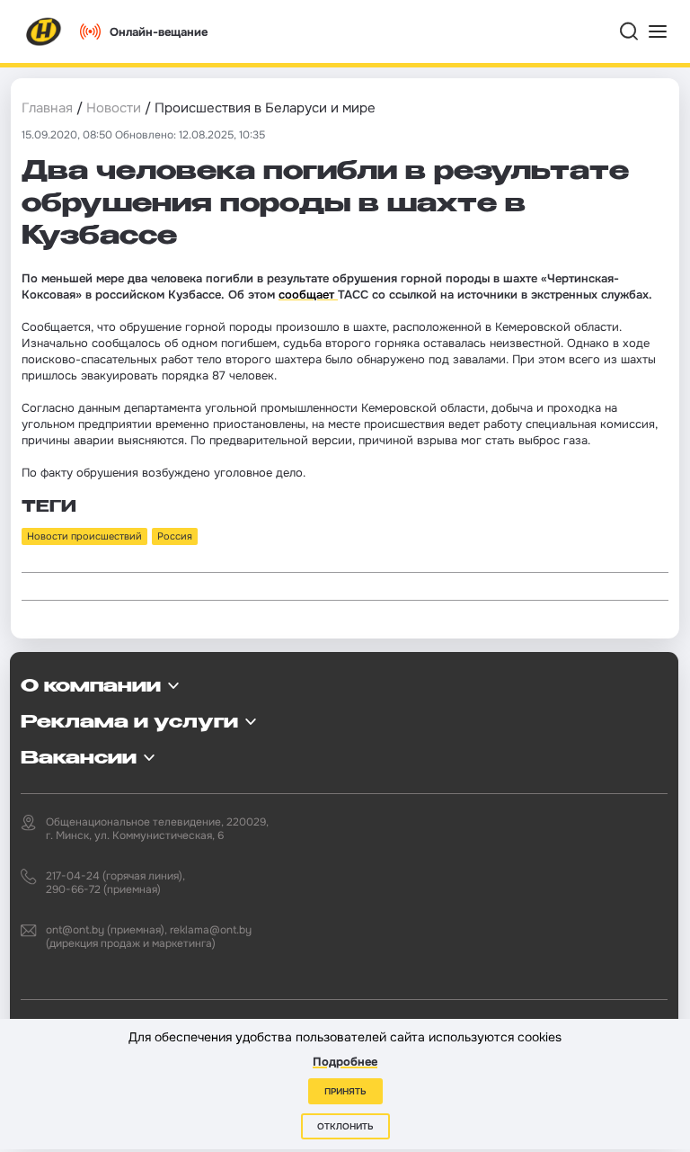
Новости (113, 108)
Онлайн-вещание (159, 32)
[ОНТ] (44, 31)
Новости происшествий (84, 536)
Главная (47, 108)
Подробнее (345, 1061)
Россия (174, 536)
